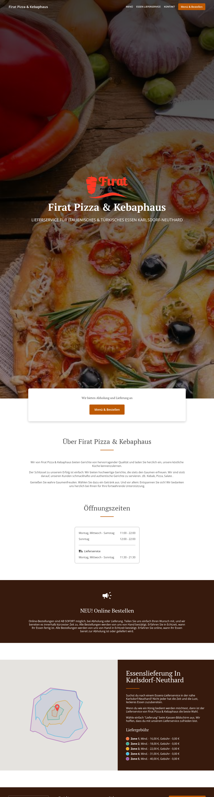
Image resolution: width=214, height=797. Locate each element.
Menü (129, 6)
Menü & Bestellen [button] (192, 6)
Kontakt (169, 6)
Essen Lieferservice (148, 6)
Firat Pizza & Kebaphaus (28, 7)
